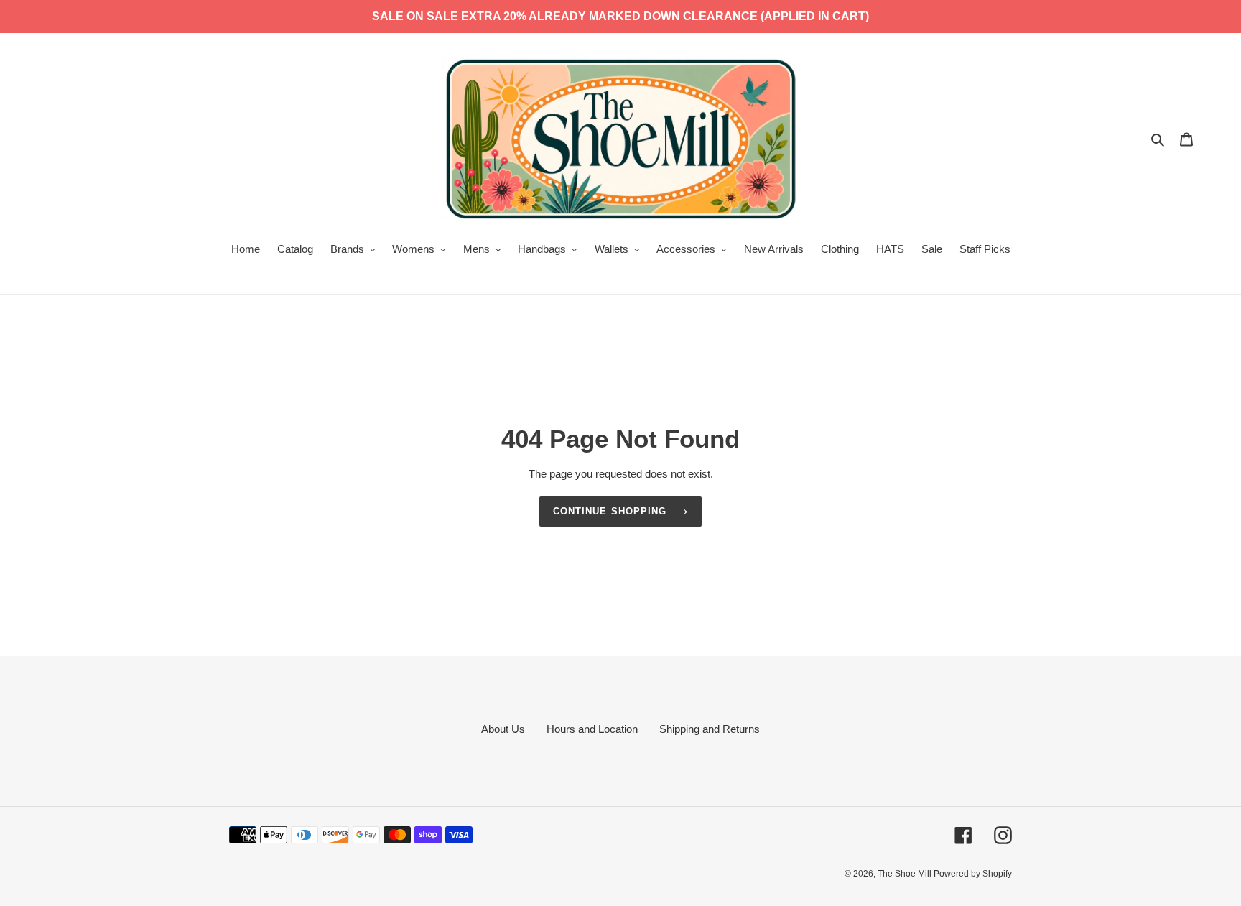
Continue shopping (609, 511)
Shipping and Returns (709, 729)
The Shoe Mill (906, 874)
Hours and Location (592, 729)
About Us (503, 729)
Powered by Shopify (973, 874)
